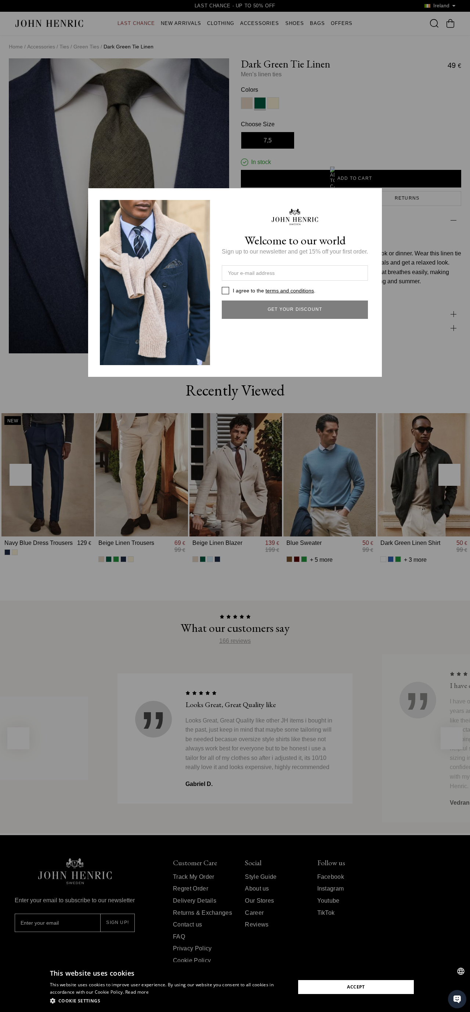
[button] (169, 1000)
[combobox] (460, 971)
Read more (137, 992)
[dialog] (235, 987)
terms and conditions (289, 291)
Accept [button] (356, 987)
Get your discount (295, 309)
